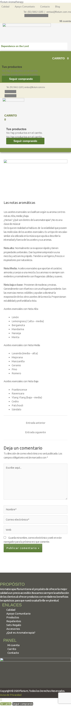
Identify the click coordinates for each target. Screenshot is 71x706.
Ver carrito (6, 703)
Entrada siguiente (35, 432)
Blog (57, 6)
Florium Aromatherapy (11, 1)
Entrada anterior (35, 422)
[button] (35, 53)
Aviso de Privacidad (10, 694)
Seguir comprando (21, 78)
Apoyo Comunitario (25, 6)
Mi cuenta (65, 21)
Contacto (45, 6)
